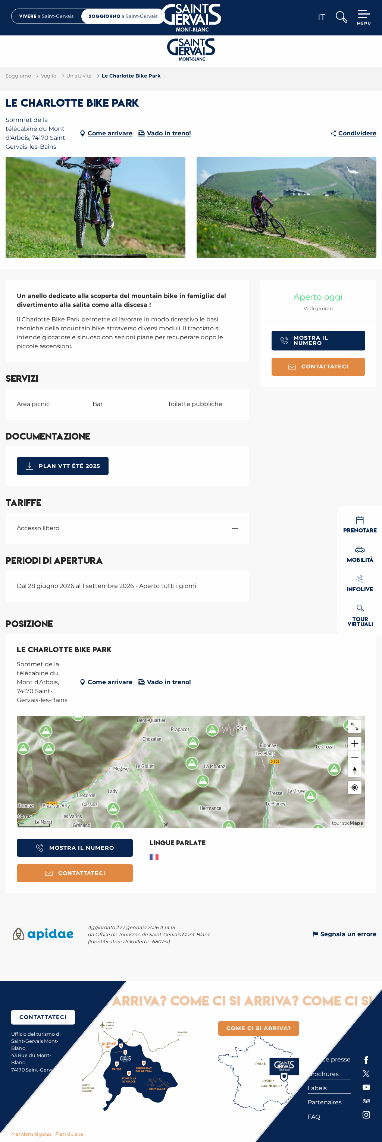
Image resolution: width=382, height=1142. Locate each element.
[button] (341, 18)
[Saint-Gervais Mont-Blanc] (191, 18)
